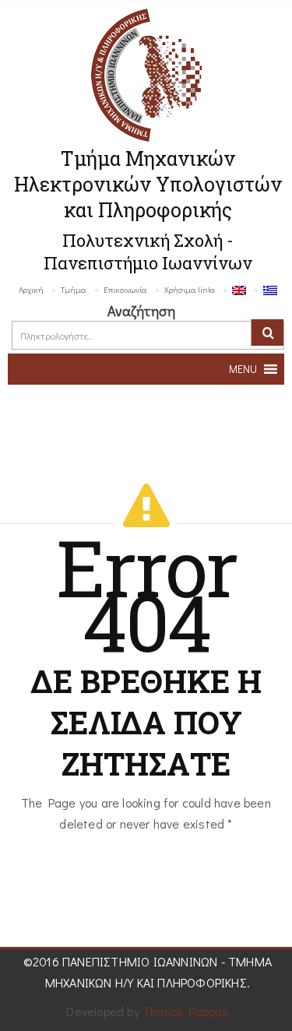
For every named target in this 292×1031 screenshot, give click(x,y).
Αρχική (31, 289)
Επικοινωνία (125, 289)
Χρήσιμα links (189, 289)
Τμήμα (73, 289)
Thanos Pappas (185, 1011)
